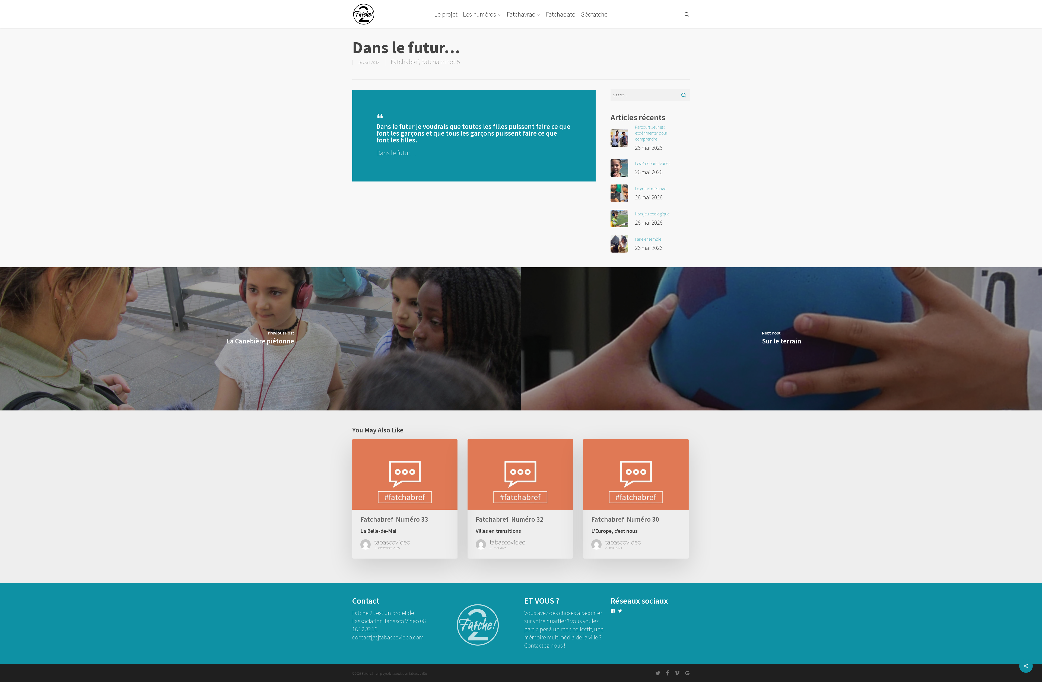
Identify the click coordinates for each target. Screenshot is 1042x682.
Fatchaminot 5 (440, 61)
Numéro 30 (643, 519)
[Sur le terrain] (781, 338)
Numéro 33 (412, 519)
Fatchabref (405, 61)
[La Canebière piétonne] (260, 338)
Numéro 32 (527, 519)
